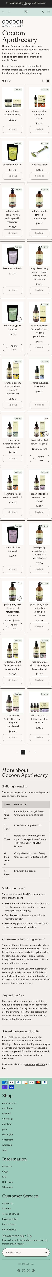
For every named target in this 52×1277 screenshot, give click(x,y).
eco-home (7, 1108)
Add (21, 319)
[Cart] (49, 12)
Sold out (12, 129)
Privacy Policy (9, 1229)
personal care (9, 1102)
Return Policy (9, 1224)
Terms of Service (10, 1213)
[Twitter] (28, 1270)
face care (30, 1064)
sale (4, 1150)
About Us (7, 1166)
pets (4, 1129)
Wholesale (7, 1187)
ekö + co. (30, 1264)
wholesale (7, 1144)
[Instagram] (23, 1270)
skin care (40, 1064)
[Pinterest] (33, 1270)
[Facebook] (18, 1270)
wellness (6, 1113)
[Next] (35, 752)
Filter (8, 80)
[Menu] (3, 12)
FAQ (4, 1176)
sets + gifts (7, 1134)
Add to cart (14, 347)
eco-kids (6, 1123)
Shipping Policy (10, 1219)
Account (6, 1208)
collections (7, 1139)
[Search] (9, 12)
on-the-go (7, 1118)
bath (4, 1067)
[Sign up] (46, 1252)
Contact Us (8, 1203)
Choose (21, 598)
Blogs (5, 1171)
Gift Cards (7, 1182)
